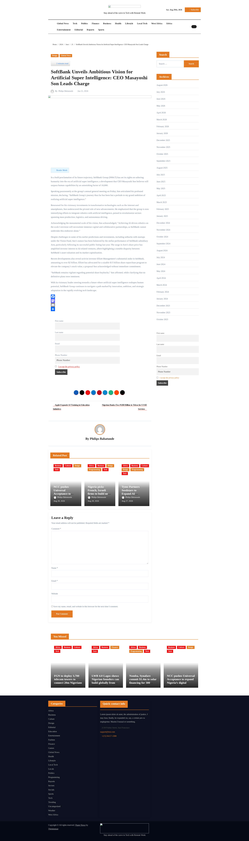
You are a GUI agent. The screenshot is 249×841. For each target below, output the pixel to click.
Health (118, 23)
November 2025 (163, 147)
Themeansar (53, 829)
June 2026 (161, 99)
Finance (95, 23)
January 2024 (162, 299)
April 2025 (161, 195)
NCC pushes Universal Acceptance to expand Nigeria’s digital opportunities (181, 681)
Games (51, 748)
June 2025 (161, 181)
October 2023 (162, 319)
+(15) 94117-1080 (109, 736)
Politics (84, 23)
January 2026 (162, 133)
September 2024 (163, 243)
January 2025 (162, 216)
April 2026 (161, 113)
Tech (75, 23)
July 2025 (161, 175)
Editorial (79, 30)
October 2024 (162, 237)
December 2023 (163, 306)
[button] (199, 26)
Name (54, 568)
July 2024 (161, 257)
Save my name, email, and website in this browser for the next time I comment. (86, 606)
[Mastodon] (100, 301)
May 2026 (161, 106)
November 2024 (163, 230)
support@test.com (107, 732)
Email (57, 343)
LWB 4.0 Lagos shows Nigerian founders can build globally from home (105, 681)
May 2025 (161, 188)
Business (107, 23)
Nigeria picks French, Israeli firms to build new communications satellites (99, 493)
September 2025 (163, 161)
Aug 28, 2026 (59, 501)
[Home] (52, 27)
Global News (63, 23)
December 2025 (163, 140)
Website (54, 594)
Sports (101, 30)
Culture (68, 466)
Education (52, 731)
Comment (56, 529)
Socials (51, 790)
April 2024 (161, 278)
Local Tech (142, 23)
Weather (51, 810)
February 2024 (163, 292)
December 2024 (163, 223)
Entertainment (64, 30)
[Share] (100, 309)
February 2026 (163, 126)
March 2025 (162, 202)
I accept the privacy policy (69, 366)
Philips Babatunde (65, 91)
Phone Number (61, 355)
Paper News (80, 825)
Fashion (51, 740)
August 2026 (162, 85)
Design (54, 56)
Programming (94, 470)
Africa (169, 23)
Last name (59, 332)
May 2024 (161, 271)
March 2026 (162, 119)
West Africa (156, 23)
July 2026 (161, 92)
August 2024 (162, 250)
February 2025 (163, 209)
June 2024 (161, 264)
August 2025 (162, 168)
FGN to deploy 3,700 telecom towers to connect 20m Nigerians (68, 679)
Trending (52, 802)
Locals (51, 769)
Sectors (51, 785)
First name (59, 321)
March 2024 (162, 285)
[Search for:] (170, 63)
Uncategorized (54, 806)
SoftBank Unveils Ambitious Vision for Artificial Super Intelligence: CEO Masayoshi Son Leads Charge (99, 74)
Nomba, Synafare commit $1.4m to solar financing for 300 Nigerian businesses (143, 681)
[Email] (100, 305)
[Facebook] (100, 297)
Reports (90, 30)
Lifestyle (129, 23)
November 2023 (163, 312)
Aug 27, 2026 (127, 501)
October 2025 (162, 154)
